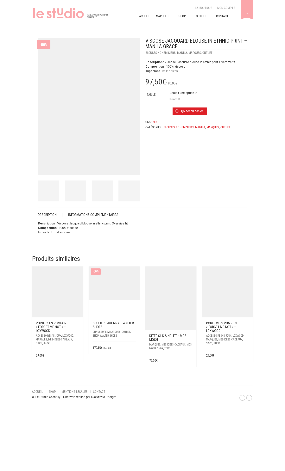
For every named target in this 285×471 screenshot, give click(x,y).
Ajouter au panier (191, 111)
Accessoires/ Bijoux (48, 335)
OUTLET (201, 16)
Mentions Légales (74, 392)
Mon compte (226, 8)
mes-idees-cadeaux (60, 339)
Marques (194, 53)
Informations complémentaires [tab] (93, 215)
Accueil (37, 392)
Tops (167, 348)
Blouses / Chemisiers (160, 53)
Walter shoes (108, 335)
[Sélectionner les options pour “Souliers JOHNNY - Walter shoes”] (133, 348)
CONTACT (222, 16)
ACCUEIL (144, 16)
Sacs (39, 343)
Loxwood (67, 335)
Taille (151, 94)
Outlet (207, 53)
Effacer (174, 99)
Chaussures (100, 331)
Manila (182, 53)
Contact (99, 392)
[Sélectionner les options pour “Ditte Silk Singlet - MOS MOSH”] (189, 360)
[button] (77, 355)
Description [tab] (47, 215)
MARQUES (162, 16)
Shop (182, 16)
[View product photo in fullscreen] (133, 168)
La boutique (203, 8)
